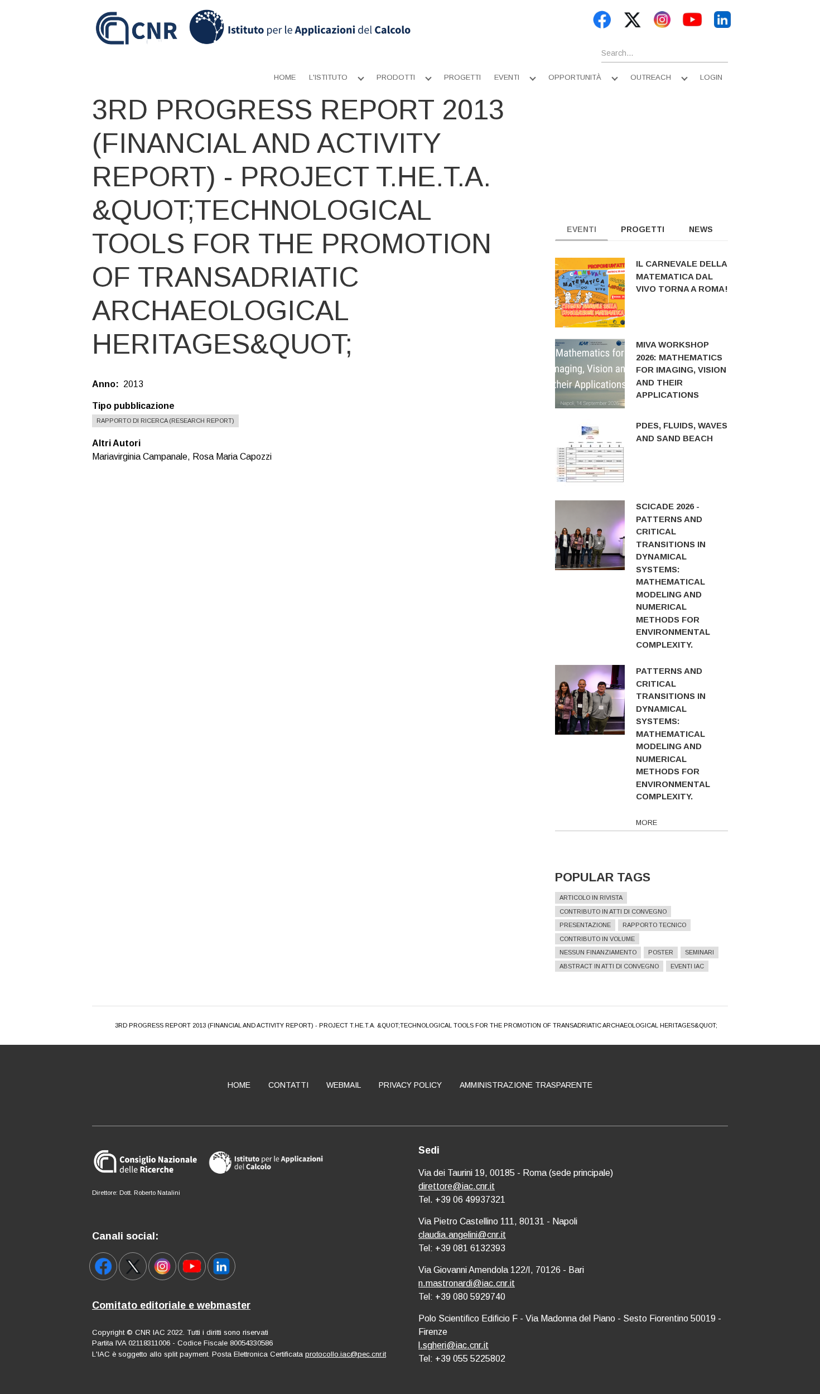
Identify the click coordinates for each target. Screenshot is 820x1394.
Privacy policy (410, 1085)
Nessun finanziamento (597, 952)
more (646, 822)
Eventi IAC (687, 966)
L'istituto (328, 77)
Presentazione (585, 925)
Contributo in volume (597, 938)
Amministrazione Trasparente (526, 1085)
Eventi (506, 77)
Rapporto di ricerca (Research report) (165, 420)
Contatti (288, 1085)
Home (285, 77)
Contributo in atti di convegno (613, 911)
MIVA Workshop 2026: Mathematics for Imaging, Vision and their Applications (681, 369)
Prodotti (396, 77)
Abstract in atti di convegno (609, 966)
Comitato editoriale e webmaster (171, 1305)
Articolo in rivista (591, 897)
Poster (660, 952)
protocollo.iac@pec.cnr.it (345, 1354)
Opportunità (574, 77)
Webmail (343, 1085)
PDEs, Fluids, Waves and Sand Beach (681, 432)
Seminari (699, 952)
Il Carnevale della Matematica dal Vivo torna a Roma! (682, 276)
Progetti (462, 77)
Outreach (650, 77)
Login (711, 77)
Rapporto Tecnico (654, 925)
